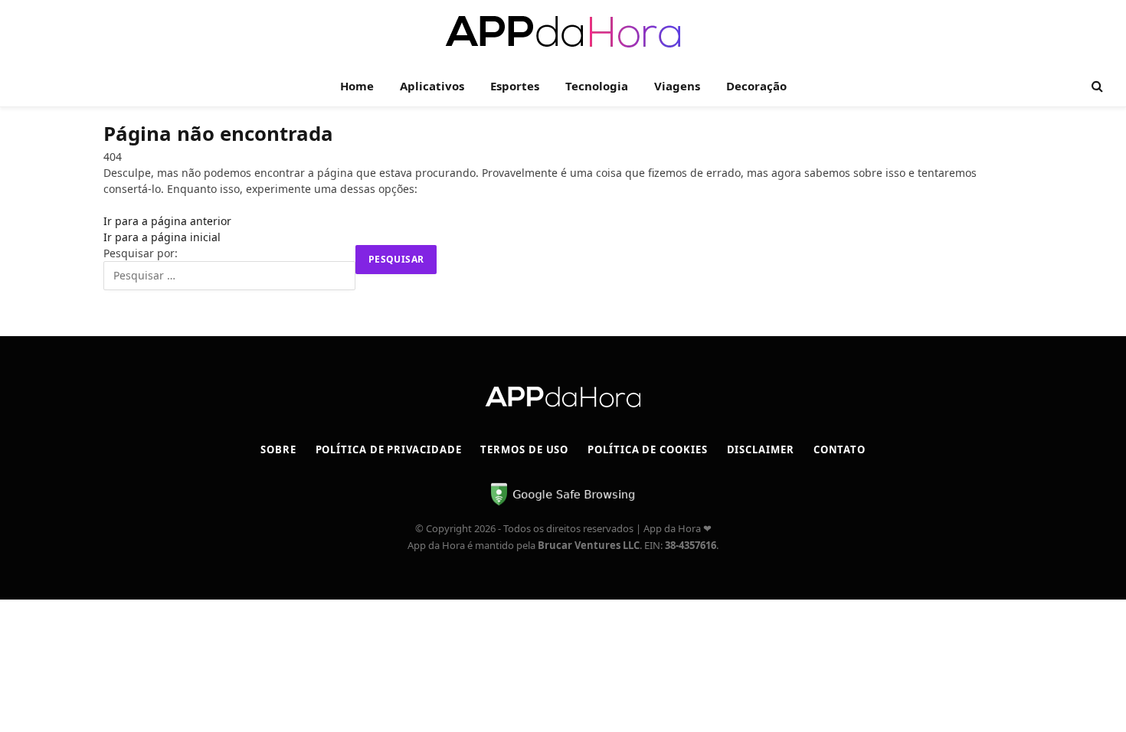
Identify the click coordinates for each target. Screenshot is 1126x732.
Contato (839, 449)
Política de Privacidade (389, 449)
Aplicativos (432, 85)
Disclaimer (760, 449)
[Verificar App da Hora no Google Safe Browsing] (563, 503)
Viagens (677, 85)
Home (357, 85)
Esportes (514, 85)
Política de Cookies (647, 449)
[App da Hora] (563, 32)
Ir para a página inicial (162, 237)
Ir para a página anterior (167, 221)
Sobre (278, 449)
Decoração (756, 85)
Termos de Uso (524, 449)
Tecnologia (596, 85)
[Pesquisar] (1095, 86)
